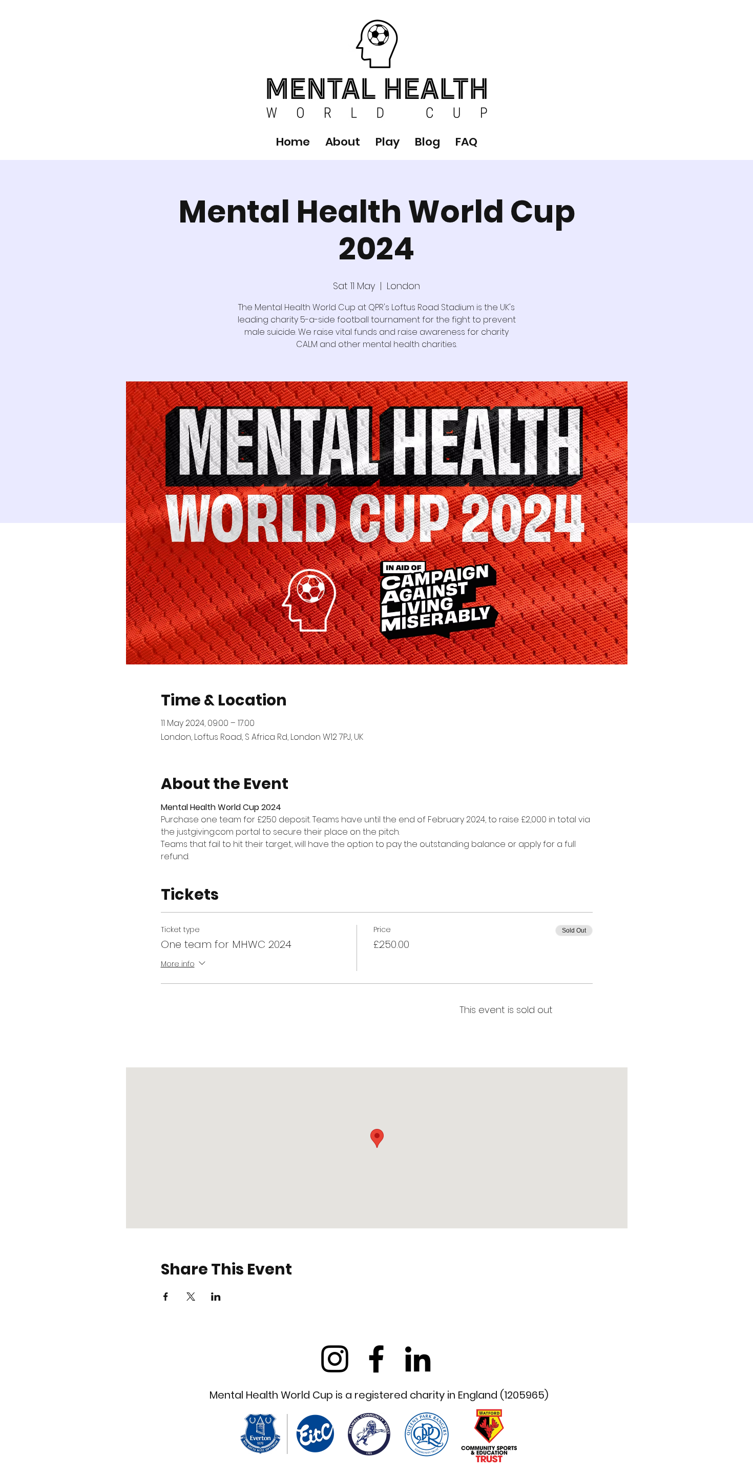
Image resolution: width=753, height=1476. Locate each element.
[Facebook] (376, 1359)
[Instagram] (335, 1359)
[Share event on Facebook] (166, 1296)
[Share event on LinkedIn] (216, 1296)
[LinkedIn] (418, 1359)
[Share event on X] (191, 1296)
